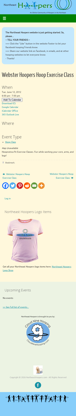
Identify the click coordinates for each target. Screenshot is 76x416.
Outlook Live (12, 114)
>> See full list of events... (16, 307)
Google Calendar (10, 107)
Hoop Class (10, 142)
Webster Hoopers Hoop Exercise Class (16, 176)
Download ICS (8, 103)
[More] (41, 185)
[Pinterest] (20, 185)
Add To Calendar (12, 99)
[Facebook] (5, 185)
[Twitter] (12, 185)
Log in (8, 198)
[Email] (34, 185)
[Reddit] (27, 185)
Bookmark (10, 163)
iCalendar (6, 111)
